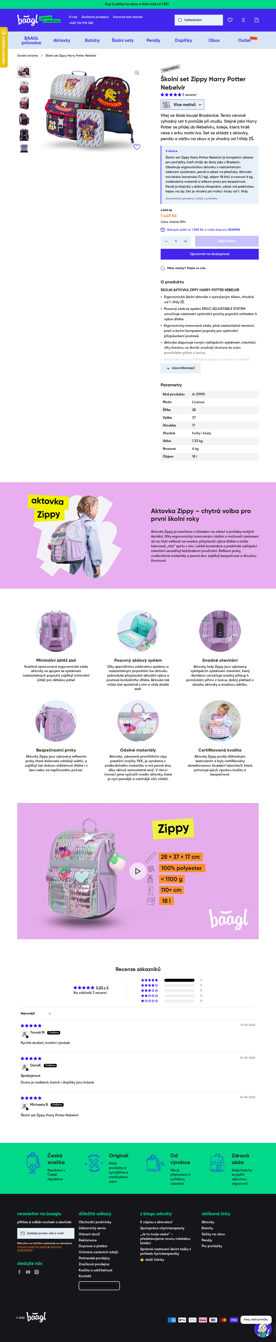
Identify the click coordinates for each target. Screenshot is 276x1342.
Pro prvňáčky (212, 1246)
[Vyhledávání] (178, 20)
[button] (256, 20)
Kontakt (85, 1276)
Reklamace (88, 1240)
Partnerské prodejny (94, 1258)
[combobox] (199, 20)
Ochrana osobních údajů (98, 1252)
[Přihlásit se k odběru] (69, 1233)
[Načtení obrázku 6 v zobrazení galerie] (24, 151)
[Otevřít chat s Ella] (263, 1329)
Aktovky (208, 1222)
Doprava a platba (93, 1246)
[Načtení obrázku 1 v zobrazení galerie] (24, 72)
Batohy (207, 1228)
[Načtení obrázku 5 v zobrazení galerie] (24, 135)
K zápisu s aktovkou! (156, 1222)
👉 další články (152, 1260)
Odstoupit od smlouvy (99, 1285)
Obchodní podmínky (95, 1222)
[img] (31, 1026)
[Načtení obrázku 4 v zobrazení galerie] (24, 119)
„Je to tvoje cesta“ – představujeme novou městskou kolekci (165, 1239)
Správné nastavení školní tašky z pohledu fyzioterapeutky (165, 1252)
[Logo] (38, 20)
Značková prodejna (94, 1264)
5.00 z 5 (102, 988)
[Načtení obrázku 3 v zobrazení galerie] (24, 103)
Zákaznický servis (92, 1228)
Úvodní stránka (27, 55)
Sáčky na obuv (213, 1234)
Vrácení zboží (89, 1234)
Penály (207, 1240)
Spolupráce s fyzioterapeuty (162, 1228)
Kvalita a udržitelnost (95, 1270)
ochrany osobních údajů (32, 1247)
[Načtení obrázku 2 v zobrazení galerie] (24, 87)
